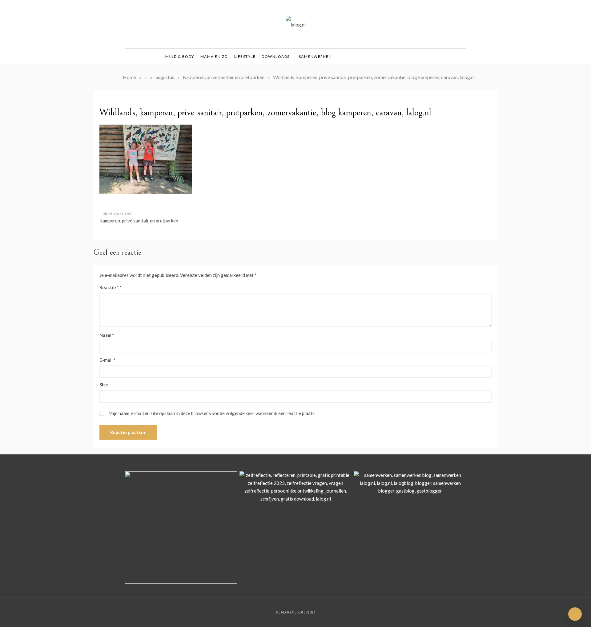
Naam (106, 335)
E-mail (107, 360)
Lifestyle (245, 56)
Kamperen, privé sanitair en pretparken (138, 220)
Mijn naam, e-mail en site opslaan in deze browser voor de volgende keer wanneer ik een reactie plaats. (212, 413)
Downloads (276, 56)
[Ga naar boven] (575, 614)
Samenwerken (315, 56)
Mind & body (179, 56)
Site (103, 384)
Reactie (109, 287)
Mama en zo (214, 56)
